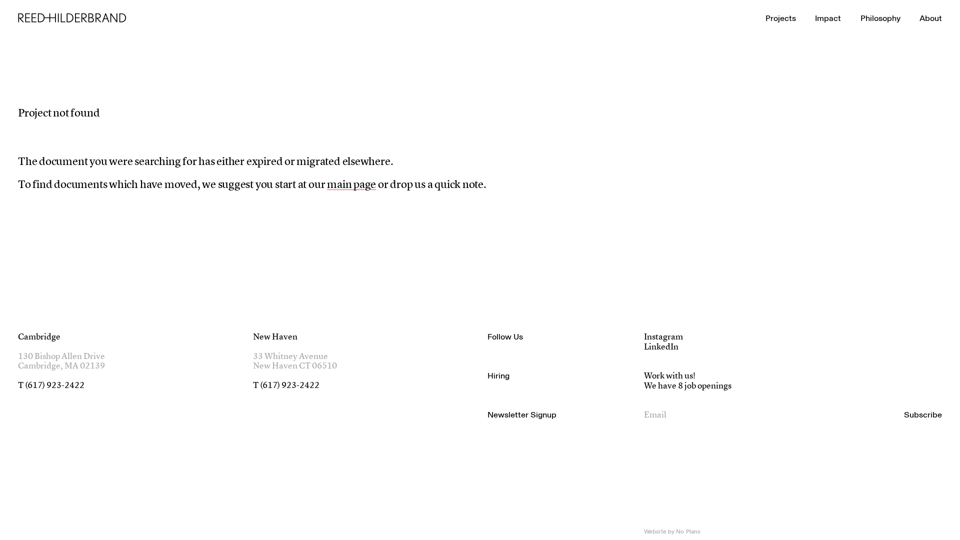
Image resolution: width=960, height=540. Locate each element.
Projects (781, 18)
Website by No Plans (672, 531)
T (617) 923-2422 (51, 386)
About (931, 18)
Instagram (663, 337)
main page (351, 185)
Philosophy (880, 18)
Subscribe (923, 415)
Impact (828, 18)
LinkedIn (661, 347)
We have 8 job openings (688, 386)
